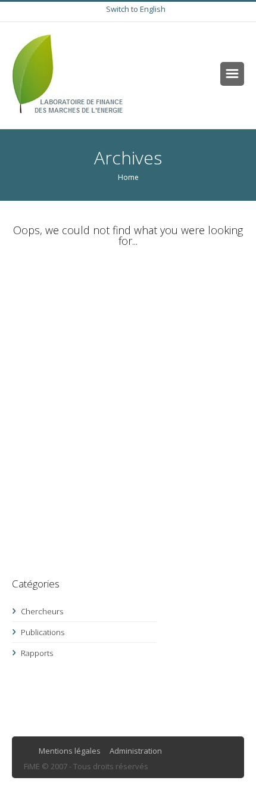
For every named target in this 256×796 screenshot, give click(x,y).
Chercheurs (42, 611)
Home (128, 177)
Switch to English (136, 9)
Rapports (37, 653)
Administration (136, 750)
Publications (42, 632)
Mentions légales (70, 750)
